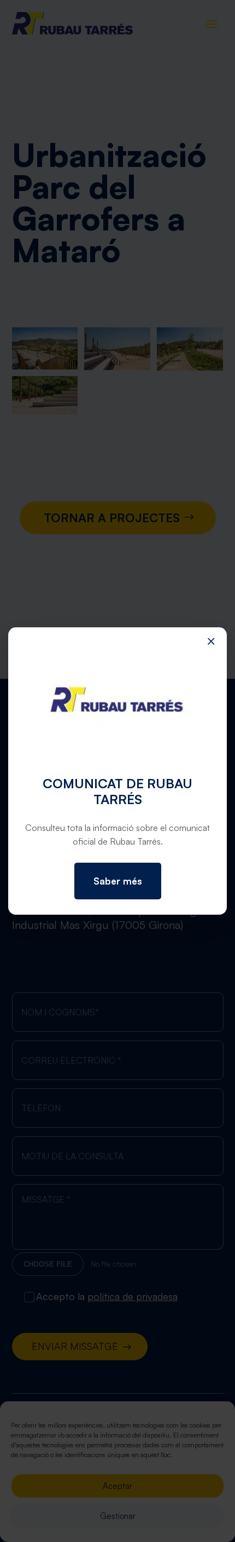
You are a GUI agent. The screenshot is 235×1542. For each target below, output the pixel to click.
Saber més (117, 881)
